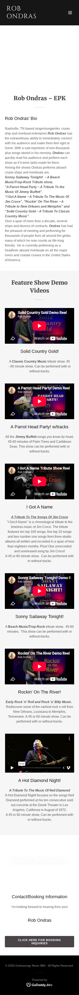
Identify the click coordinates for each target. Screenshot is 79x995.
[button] (70, 13)
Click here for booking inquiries (39, 941)
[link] (29, 17)
